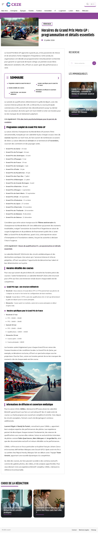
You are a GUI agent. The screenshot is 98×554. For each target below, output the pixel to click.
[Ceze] (13, 4)
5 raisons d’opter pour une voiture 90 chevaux (82, 111)
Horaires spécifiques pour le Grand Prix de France (48, 84)
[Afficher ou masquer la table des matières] (41, 78)
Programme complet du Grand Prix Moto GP (20, 83)
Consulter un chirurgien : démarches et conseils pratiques (14, 510)
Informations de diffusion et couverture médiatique (46, 91)
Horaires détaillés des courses (16, 88)
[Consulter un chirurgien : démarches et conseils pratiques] (16, 503)
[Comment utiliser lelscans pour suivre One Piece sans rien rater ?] (49, 503)
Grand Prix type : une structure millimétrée (18, 93)
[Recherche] (87, 4)
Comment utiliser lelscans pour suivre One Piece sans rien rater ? (49, 510)
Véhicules (47, 24)
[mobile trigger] (3, 4)
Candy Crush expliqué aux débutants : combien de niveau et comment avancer (82, 92)
